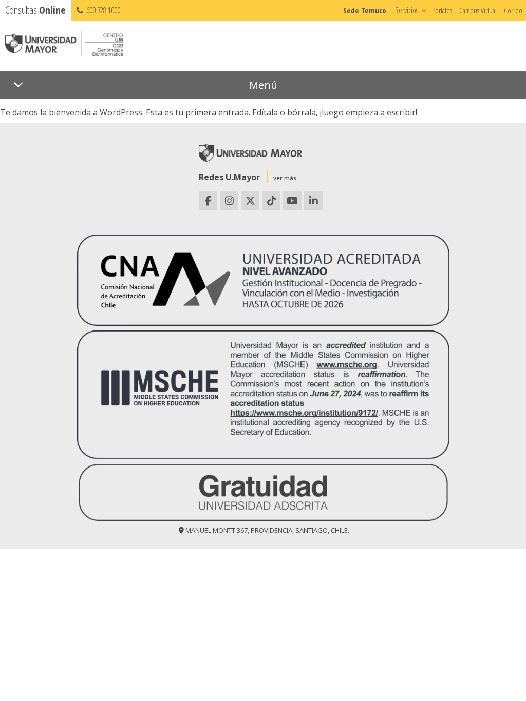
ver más (284, 178)
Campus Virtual (478, 10)
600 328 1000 (102, 10)
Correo (513, 10)
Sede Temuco (364, 10)
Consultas (35, 10)
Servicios (406, 10)
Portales (442, 10)
